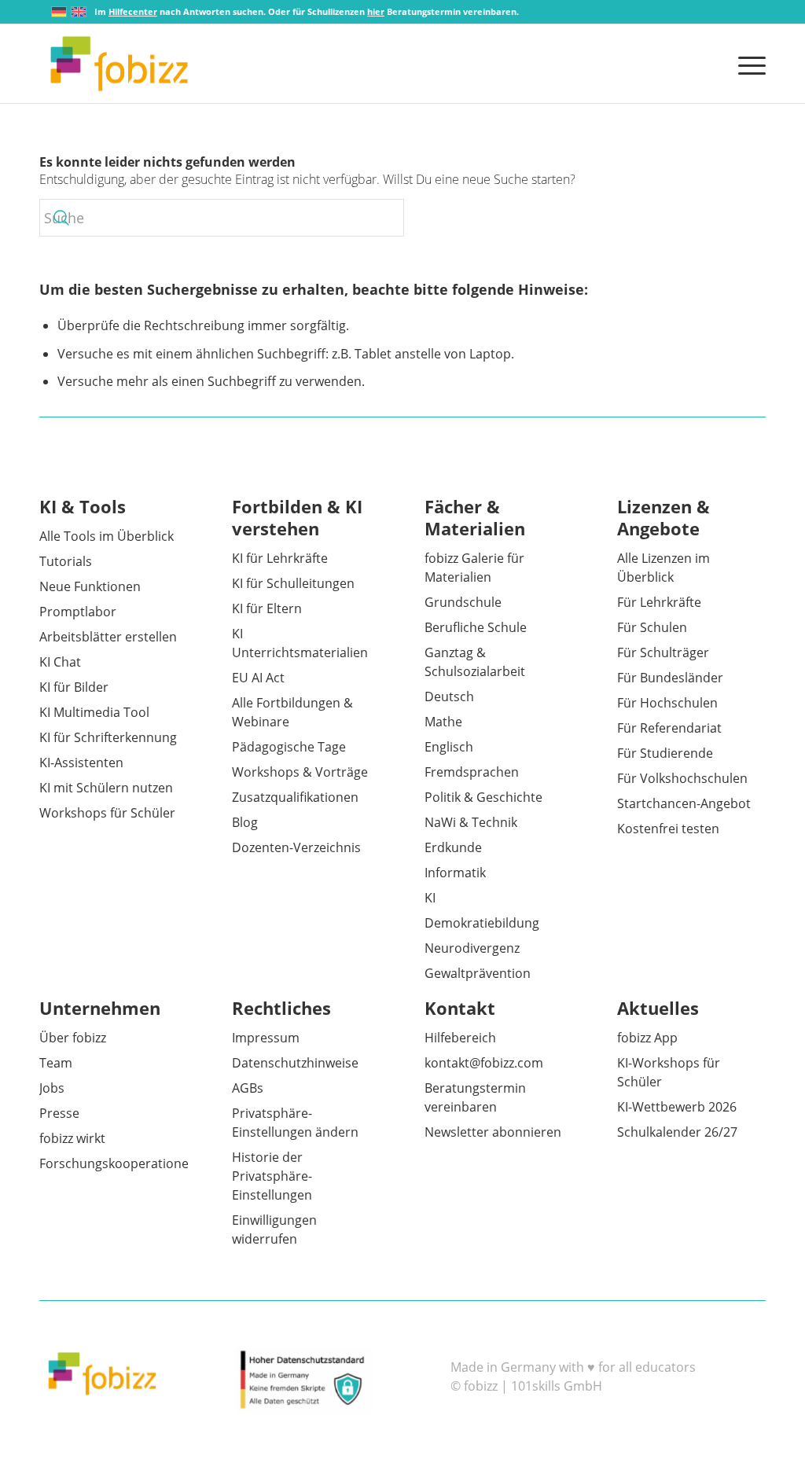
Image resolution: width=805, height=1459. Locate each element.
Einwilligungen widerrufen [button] (274, 1229)
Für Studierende (665, 753)
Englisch (449, 746)
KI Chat (60, 662)
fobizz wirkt (72, 1138)
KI (430, 897)
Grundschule (463, 602)
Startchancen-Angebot (684, 803)
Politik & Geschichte (483, 797)
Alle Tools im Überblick (106, 536)
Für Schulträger (663, 652)
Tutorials (65, 561)
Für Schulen (652, 627)
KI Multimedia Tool (94, 712)
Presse (59, 1113)
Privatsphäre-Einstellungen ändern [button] (295, 1122)
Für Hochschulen (667, 702)
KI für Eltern (267, 608)
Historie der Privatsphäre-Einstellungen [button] (272, 1176)
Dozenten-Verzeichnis (296, 847)
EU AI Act (258, 677)
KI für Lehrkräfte (280, 558)
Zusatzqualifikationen (295, 797)
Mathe (443, 721)
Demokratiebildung (482, 923)
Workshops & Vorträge (300, 772)
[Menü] (747, 63)
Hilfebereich (460, 1037)
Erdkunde (453, 847)
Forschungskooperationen (118, 1163)
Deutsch (449, 696)
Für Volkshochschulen (682, 778)
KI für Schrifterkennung (108, 737)
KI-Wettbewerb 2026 (677, 1106)
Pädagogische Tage (289, 746)
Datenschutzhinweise (295, 1062)
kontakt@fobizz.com (484, 1062)
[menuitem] (747, 63)
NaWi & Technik (471, 822)
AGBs (247, 1088)
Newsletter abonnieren (493, 1132)
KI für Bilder (73, 687)
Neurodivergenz (472, 948)
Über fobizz (72, 1037)
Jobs (51, 1088)
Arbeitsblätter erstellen (108, 636)
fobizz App (647, 1037)
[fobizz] (119, 63)
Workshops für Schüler (107, 812)
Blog (245, 822)
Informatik (455, 872)
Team (55, 1062)
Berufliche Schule (476, 627)
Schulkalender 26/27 (677, 1132)
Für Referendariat (669, 728)
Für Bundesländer (670, 677)
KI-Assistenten (81, 762)
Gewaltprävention (478, 973)
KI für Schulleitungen (293, 583)
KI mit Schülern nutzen (106, 787)
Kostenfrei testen (668, 828)
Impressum (266, 1037)
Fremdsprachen (472, 772)
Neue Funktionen (90, 586)
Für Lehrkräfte (659, 602)
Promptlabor (77, 611)
